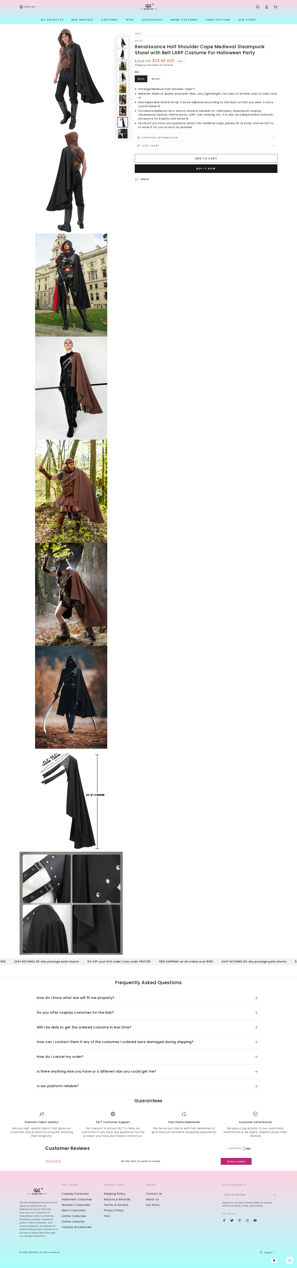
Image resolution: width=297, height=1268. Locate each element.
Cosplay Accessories (77, 1227)
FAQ (107, 1216)
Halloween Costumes (77, 1199)
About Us (152, 1199)
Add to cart (206, 158)
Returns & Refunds (117, 1199)
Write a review (236, 1161)
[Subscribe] (275, 1194)
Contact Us (154, 1194)
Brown (156, 79)
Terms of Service (116, 1205)
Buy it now (206, 168)
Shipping (140, 65)
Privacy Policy (114, 1210)
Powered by (234, 1148)
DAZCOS (139, 41)
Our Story (153, 1205)
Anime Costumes (74, 1216)
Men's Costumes (73, 1210)
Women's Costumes (76, 1205)
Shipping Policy (114, 1194)
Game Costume (73, 1222)
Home (137, 33)
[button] (257, 7)
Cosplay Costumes (75, 1194)
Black (141, 79)
